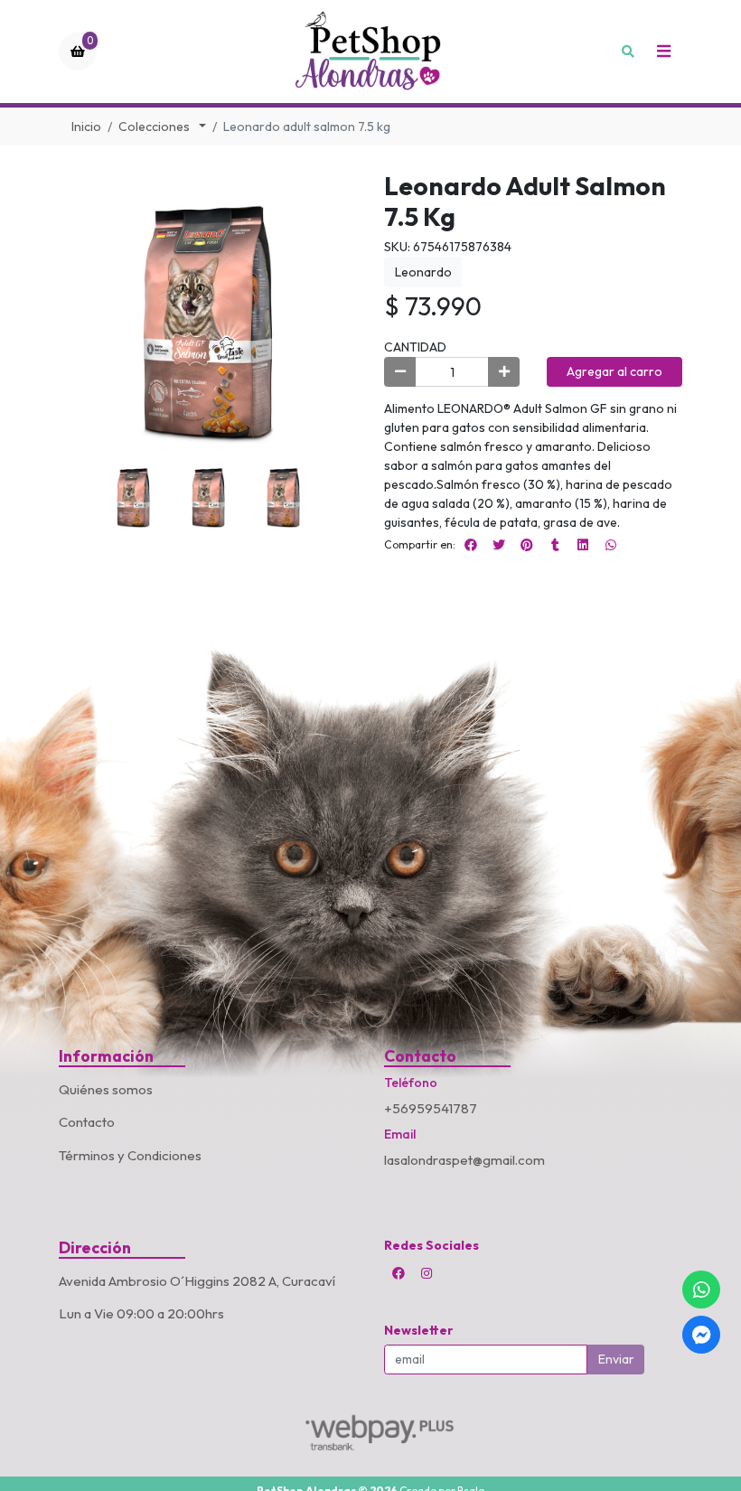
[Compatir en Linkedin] (583, 545)
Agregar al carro (614, 371)
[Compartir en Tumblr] (554, 545)
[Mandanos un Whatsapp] (701, 1289)
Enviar (616, 1359)
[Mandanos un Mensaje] (701, 1335)
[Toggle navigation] (663, 51)
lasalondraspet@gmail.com (464, 1159)
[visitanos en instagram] (426, 1273)
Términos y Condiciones (130, 1155)
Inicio (86, 126)
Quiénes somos (106, 1089)
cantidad (415, 347)
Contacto (87, 1121)
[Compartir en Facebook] (470, 545)
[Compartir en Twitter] (498, 545)
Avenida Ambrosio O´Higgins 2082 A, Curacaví (197, 1280)
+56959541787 (430, 1108)
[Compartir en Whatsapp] (611, 545)
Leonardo (423, 272)
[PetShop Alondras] (370, 51)
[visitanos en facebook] (398, 1273)
